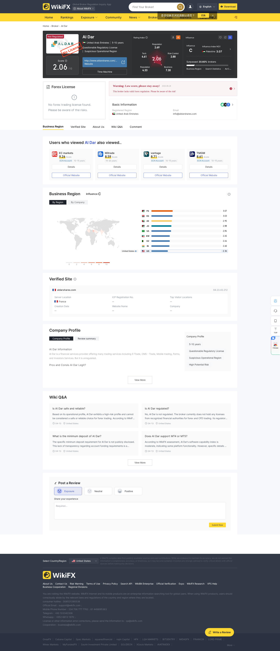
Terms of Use (93, 583)
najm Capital (123, 639)
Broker (55, 26)
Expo (181, 583)
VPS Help (212, 583)
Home (46, 26)
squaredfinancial (103, 639)
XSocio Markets (145, 644)
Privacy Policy (110, 583)
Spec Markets (83, 639)
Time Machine (104, 71)
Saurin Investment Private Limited (99, 644)
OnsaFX (47, 639)
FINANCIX (198, 639)
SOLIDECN (126, 644)
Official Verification (166, 583)
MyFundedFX (70, 644)
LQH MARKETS (150, 639)
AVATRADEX (163, 644)
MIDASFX (184, 639)
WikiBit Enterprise (144, 583)
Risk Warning (76, 583)
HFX (136, 639)
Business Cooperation (54, 587)
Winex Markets (50, 644)
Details (71, 166)
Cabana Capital (63, 639)
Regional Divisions (77, 587)
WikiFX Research (195, 583)
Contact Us (61, 583)
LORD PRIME (215, 639)
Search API (126, 583)
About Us (47, 583)
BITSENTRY (169, 639)
